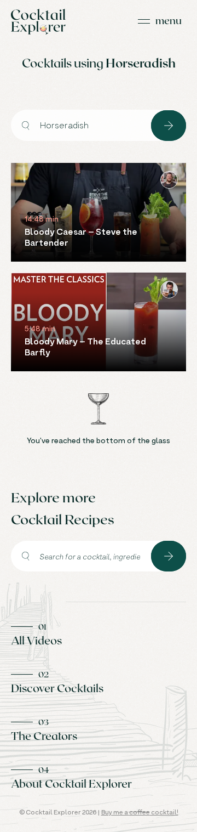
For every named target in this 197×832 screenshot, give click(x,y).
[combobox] (81, 125)
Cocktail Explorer (38, 22)
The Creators (44, 735)
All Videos (36, 640)
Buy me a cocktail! (139, 812)
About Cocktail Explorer (71, 783)
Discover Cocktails (57, 687)
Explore (168, 125)
